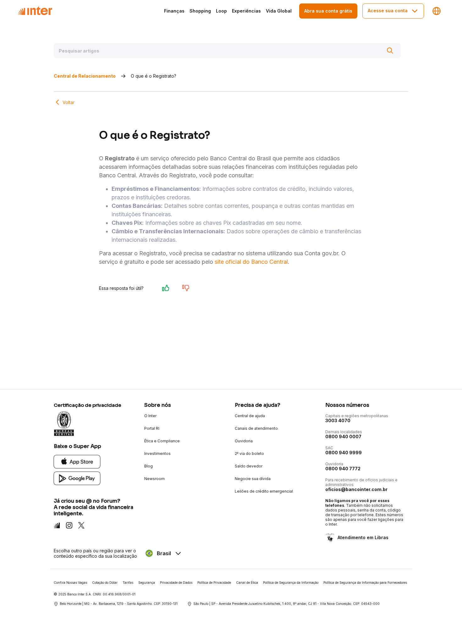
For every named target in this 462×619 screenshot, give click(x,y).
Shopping (200, 11)
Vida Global (279, 11)
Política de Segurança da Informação (290, 582)
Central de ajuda (250, 415)
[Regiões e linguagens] (436, 11)
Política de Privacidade (214, 582)
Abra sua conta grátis (328, 11)
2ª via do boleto (249, 453)
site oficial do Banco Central (251, 261)
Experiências (246, 11)
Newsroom (154, 478)
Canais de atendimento (256, 428)
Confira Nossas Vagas (70, 582)
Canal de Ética (247, 582)
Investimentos (157, 453)
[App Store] (77, 461)
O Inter (150, 415)
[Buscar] (390, 51)
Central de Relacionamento (85, 76)
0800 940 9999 (343, 452)
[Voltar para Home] (35, 10)
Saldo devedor (248, 466)
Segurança (146, 582)
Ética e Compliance (162, 441)
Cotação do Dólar (105, 582)
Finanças (174, 11)
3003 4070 (337, 420)
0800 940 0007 (343, 436)
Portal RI (151, 428)
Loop (221, 11)
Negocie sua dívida (253, 478)
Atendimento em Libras (363, 537)
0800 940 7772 (342, 468)
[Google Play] (77, 478)
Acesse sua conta (388, 10)
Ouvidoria (244, 441)
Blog (148, 466)
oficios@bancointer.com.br (356, 489)
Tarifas (128, 582)
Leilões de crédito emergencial (264, 491)
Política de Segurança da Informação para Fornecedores (365, 582)
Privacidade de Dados (176, 582)
